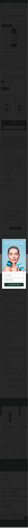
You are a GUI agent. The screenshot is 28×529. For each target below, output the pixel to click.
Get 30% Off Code (14, 285)
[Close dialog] (24, 240)
